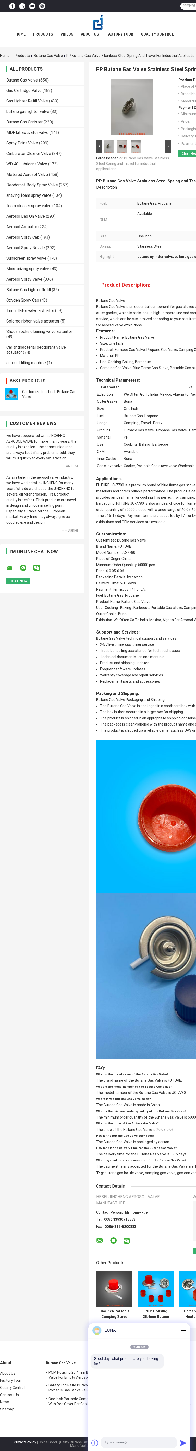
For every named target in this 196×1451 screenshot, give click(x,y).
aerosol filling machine (26, 362)
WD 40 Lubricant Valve (26, 164)
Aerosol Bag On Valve (25, 216)
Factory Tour (119, 34)
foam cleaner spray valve (28, 205)
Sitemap (7, 1409)
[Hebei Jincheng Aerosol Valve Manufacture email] (12, 568)
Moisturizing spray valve (27, 268)
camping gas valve (160, 1173)
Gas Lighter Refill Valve (27, 101)
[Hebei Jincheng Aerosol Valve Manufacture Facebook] (12, 6)
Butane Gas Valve (48, 56)
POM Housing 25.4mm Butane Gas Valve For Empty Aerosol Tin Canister (156, 1314)
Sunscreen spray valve (26, 258)
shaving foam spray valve (28, 195)
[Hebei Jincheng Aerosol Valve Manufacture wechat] (39, 568)
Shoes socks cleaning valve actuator (39, 331)
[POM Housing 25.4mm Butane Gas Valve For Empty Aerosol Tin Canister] (156, 1289)
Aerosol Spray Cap (22, 237)
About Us (90, 34)
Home (20, 34)
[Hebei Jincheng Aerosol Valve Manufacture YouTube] (32, 6)
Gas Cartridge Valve (24, 90)
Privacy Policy (25, 1442)
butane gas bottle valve (124, 1173)
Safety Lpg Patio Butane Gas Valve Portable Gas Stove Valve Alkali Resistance (77, 1388)
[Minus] (183, 1330)
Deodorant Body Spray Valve (32, 184)
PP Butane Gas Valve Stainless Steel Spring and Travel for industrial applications (132, 163)
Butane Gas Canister (24, 122)
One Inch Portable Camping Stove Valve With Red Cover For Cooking (114, 1314)
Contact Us (9, 1395)
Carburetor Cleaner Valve (28, 153)
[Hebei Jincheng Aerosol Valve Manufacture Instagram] (42, 6)
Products (43, 34)
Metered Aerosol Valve (27, 174)
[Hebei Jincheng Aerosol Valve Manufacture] (98, 22)
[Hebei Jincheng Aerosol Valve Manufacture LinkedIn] (22, 6)
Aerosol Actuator (21, 226)
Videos (66, 34)
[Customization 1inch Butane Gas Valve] (11, 394)
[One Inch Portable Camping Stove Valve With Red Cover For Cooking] (114, 1289)
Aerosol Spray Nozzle (25, 247)
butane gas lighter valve (27, 111)
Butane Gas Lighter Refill (28, 289)
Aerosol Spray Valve (24, 279)
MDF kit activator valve (27, 132)
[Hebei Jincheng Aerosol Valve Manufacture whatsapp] (26, 568)
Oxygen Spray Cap (22, 300)
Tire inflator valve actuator (30, 310)
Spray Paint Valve (22, 143)
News (4, 1402)
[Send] (183, 1442)
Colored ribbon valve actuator (32, 321)
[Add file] (95, 1442)
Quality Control (157, 34)
